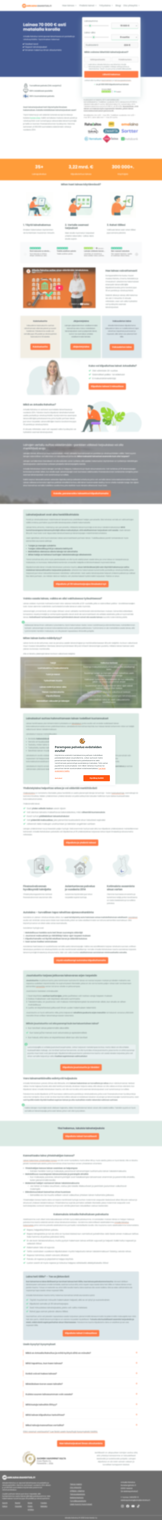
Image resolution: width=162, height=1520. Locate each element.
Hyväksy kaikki (97, 778)
